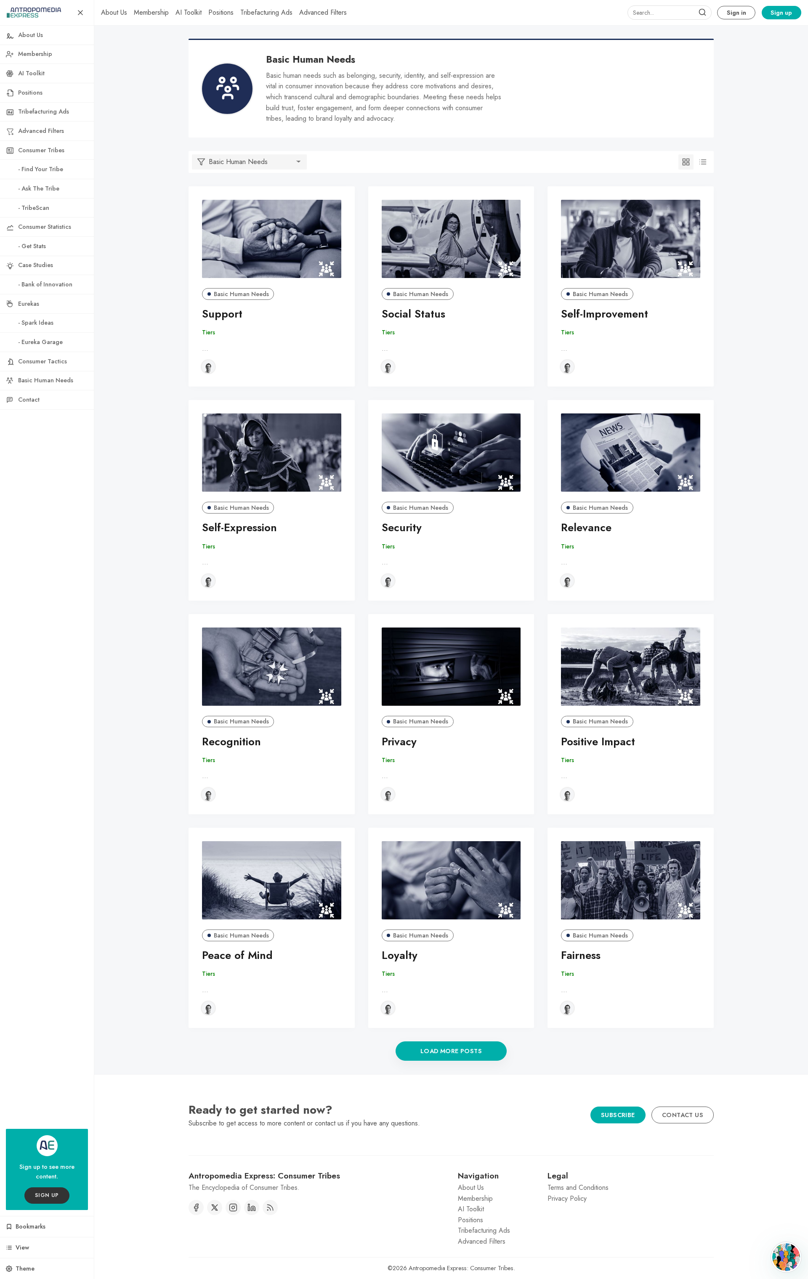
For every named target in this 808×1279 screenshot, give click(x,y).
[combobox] (669, 12)
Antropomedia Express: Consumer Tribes (461, 1268)
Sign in (736, 12)
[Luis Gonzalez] (208, 366)
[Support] (271, 239)
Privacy (399, 741)
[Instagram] (233, 1207)
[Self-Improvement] (630, 239)
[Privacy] (451, 667)
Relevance (586, 527)
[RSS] (270, 1207)
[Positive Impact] (630, 667)
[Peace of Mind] (271, 880)
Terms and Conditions (578, 1187)
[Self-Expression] (271, 452)
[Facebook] (196, 1207)
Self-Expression (239, 527)
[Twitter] (214, 1207)
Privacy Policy (567, 1198)
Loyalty (399, 955)
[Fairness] (630, 880)
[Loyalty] (451, 880)
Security (402, 527)
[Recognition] (271, 667)
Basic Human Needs (241, 294)
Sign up (781, 12)
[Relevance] (630, 452)
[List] (702, 161)
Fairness (581, 955)
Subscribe (618, 1115)
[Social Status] (451, 239)
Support (222, 314)
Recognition (231, 741)
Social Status (413, 314)
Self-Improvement (604, 314)
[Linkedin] (251, 1207)
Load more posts (451, 1051)
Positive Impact (598, 741)
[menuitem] (114, 12)
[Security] (451, 452)
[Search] (702, 13)
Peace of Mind (237, 955)
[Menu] (80, 12)
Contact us (682, 1115)
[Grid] (686, 161)
